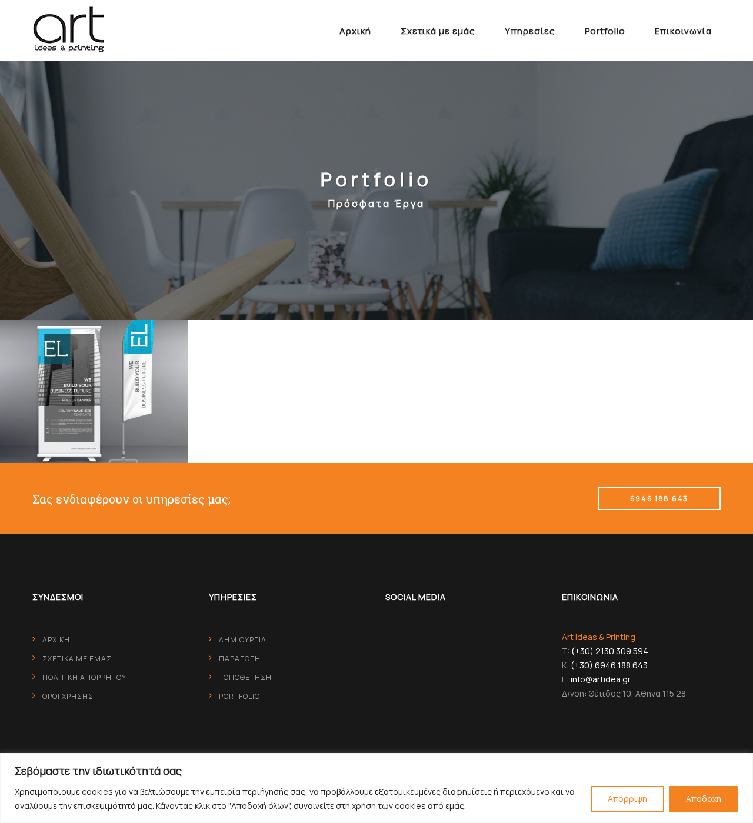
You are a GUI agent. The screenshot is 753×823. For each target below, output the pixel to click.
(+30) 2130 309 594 (609, 651)
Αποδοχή (703, 798)
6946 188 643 (659, 499)
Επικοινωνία (683, 31)
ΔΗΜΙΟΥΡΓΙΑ (242, 640)
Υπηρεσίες (530, 31)
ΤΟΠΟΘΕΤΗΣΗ (245, 677)
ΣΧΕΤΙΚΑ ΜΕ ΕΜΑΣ (77, 659)
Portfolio (605, 31)
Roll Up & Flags (94, 370)
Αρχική (355, 31)
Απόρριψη (627, 798)
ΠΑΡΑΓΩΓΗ (240, 659)
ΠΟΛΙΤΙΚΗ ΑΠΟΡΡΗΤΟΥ (84, 677)
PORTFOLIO (239, 696)
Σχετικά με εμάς (438, 31)
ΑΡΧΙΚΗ (56, 640)
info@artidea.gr (601, 679)
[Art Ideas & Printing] (69, 29)
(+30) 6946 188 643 (609, 665)
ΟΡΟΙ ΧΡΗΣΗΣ (68, 696)
